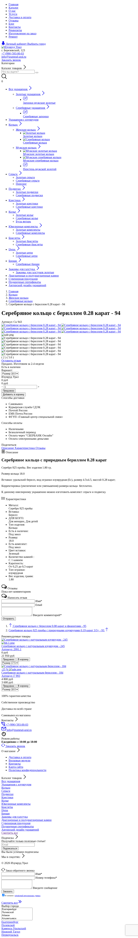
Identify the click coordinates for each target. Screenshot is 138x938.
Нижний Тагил (10, 931)
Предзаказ (8, 390)
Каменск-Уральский (13, 928)
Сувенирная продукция (15, 823)
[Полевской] (17, 912)
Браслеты (7, 807)
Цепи (4, 810)
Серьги (5, 790)
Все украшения (10, 781)
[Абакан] (17, 915)
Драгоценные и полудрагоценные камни (26, 819)
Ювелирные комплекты (16, 803)
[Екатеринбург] (17, 909)
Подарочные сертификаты (17, 826)
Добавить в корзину (13, 394)
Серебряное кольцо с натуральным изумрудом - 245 (33, 648)
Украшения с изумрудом (16, 784)
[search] (36, 72)
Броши (5, 813)
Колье (5, 800)
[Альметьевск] (17, 918)
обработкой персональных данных (27, 896)
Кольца (5, 787)
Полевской (8, 925)
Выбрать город (36, 43)
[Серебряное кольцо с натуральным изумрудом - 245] (69, 641)
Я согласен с (22, 896)
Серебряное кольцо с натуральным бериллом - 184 (32, 674)
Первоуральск (10, 934)
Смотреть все (9, 832)
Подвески (7, 794)
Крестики (7, 797)
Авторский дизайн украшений (20, 829)
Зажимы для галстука (14, 816)
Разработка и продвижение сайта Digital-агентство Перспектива (40, 866)
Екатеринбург (10, 921)
